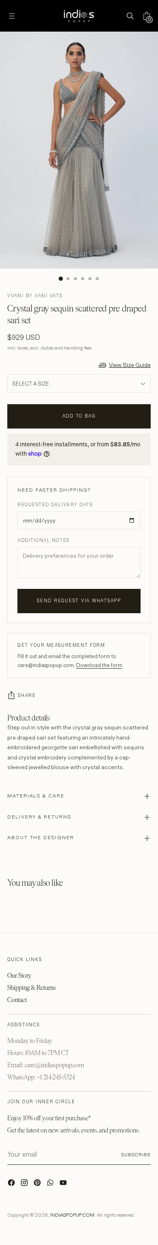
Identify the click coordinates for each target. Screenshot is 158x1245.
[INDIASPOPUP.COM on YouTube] (64, 1185)
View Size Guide (130, 365)
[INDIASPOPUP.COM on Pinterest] (38, 1185)
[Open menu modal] (11, 16)
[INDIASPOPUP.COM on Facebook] (12, 1185)
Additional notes (43, 540)
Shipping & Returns (31, 987)
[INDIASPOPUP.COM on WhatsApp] (51, 1185)
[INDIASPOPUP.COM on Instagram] (25, 1185)
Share (27, 695)
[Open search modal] (130, 16)
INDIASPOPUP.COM (72, 1215)
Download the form (99, 665)
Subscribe (136, 1154)
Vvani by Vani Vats (35, 295)
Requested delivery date (55, 504)
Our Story (19, 975)
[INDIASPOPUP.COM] (79, 15)
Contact (17, 999)
